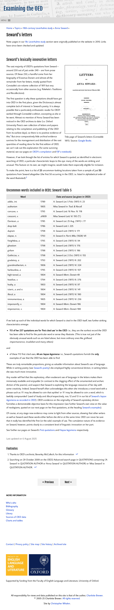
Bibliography (12, 506)
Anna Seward (61, 28)
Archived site (60, 544)
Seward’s (95, 396)
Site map (35, 544)
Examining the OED (23, 8)
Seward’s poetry (41, 367)
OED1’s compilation (42, 151)
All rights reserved (71, 598)
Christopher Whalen (60, 603)
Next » (68, 482)
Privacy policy (22, 544)
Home (9, 28)
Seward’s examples (91, 407)
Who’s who (11, 502)
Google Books (84, 140)
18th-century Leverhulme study (38, 28)
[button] (4, 20)
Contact (10, 544)
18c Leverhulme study (35, 41)
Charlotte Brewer (95, 595)
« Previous (48, 482)
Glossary (10, 509)
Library (9, 513)
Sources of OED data (16, 516)
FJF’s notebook (64, 151)
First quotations (47, 429)
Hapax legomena (68, 429)
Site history (46, 544)
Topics (18, 28)
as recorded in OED (26, 399)
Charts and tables (14, 520)
